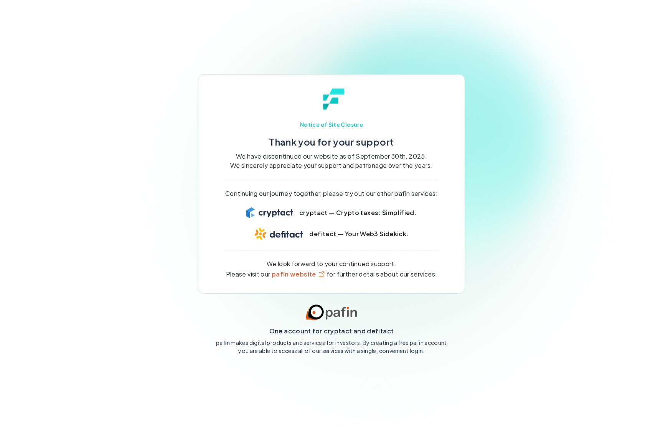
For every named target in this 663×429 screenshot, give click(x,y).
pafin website (294, 274)
